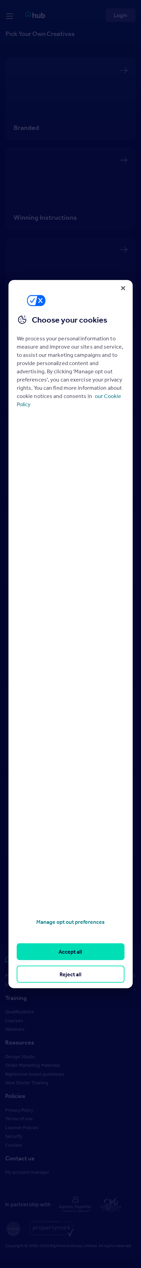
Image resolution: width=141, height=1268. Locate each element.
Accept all (70, 951)
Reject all (70, 973)
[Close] (122, 287)
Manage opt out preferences (70, 921)
